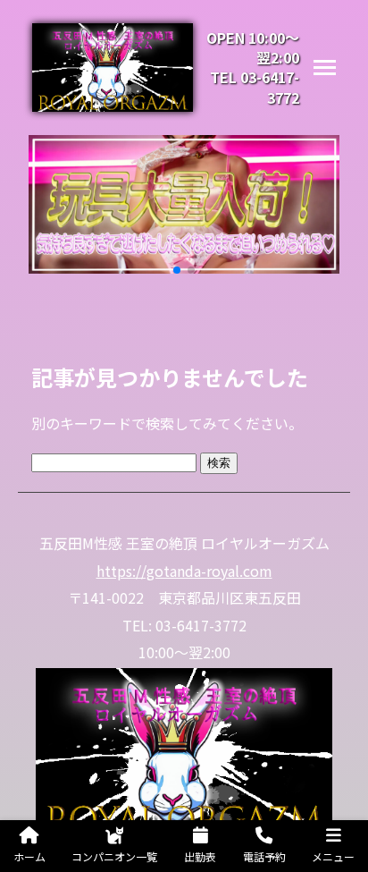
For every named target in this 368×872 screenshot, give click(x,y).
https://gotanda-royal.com (184, 570)
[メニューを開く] (325, 67)
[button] (176, 270)
